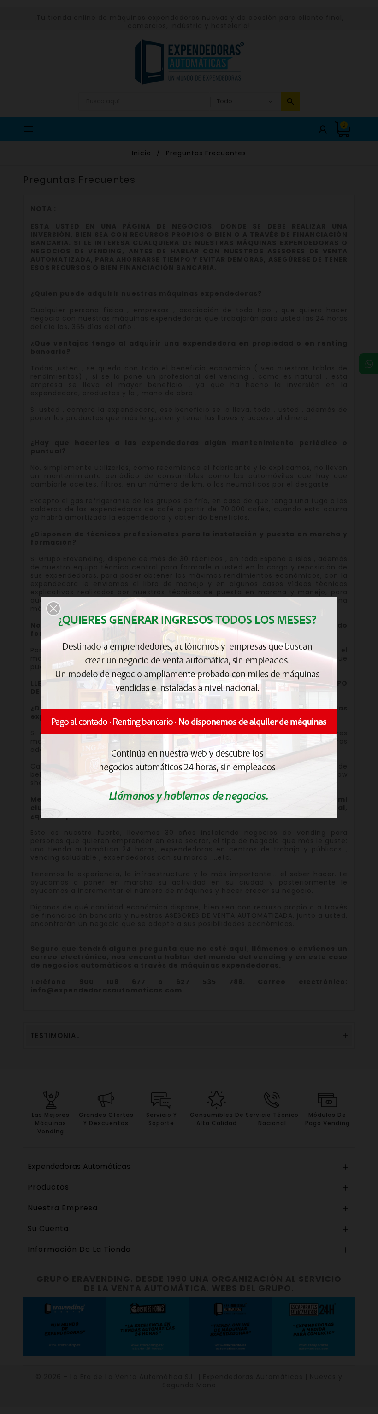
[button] (53, 608)
